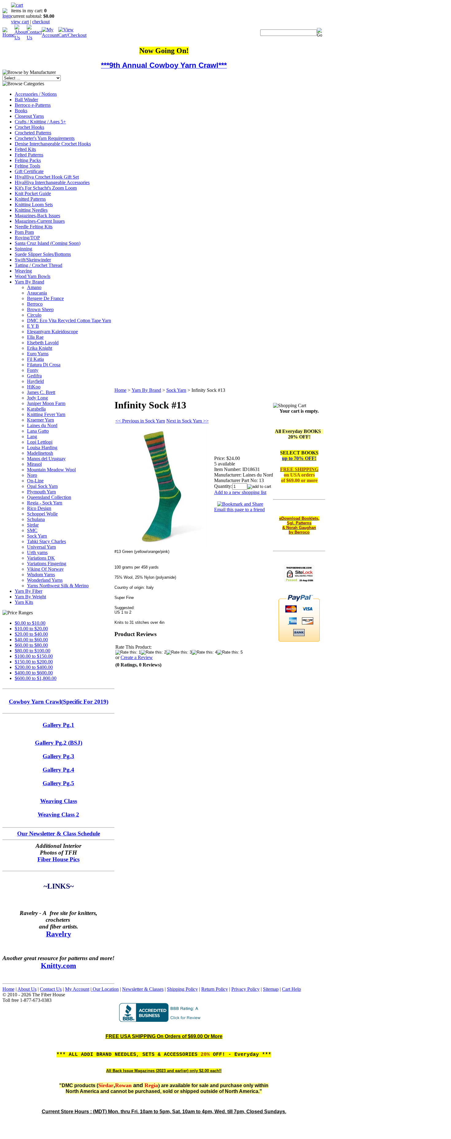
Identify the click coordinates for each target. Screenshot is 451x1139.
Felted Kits (25, 149)
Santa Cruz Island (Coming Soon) (47, 243)
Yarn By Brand (29, 281)
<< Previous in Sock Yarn (140, 420)
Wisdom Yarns (41, 574)
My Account (77, 989)
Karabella (36, 408)
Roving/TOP (27, 237)
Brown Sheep (40, 309)
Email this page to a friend (239, 509)
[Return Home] (6, 15)
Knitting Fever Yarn (46, 414)
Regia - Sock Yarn (44, 502)
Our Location (105, 989)
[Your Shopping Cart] (17, 5)
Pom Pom (24, 232)
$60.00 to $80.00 (31, 645)
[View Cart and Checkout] (72, 35)
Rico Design (39, 508)
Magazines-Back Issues (37, 215)
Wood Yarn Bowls (32, 276)
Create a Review (137, 657)
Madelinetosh (40, 453)
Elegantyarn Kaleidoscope (52, 331)
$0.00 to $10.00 (30, 623)
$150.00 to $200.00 (34, 661)
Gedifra (34, 375)
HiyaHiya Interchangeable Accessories (52, 182)
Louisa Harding (42, 447)
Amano (34, 287)
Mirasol (34, 464)
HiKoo (33, 386)
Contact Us (51, 989)
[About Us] (20, 37)
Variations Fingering (46, 563)
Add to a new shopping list (240, 492)
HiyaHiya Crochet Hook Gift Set (47, 177)
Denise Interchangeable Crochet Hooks (53, 143)
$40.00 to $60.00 (31, 639)
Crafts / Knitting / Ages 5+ (40, 121)
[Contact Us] (34, 37)
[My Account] (50, 35)
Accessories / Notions (36, 94)
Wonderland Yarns (45, 580)
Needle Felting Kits (33, 226)
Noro (32, 475)
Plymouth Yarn (41, 491)
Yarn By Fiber (28, 591)
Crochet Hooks (29, 127)
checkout (41, 21)
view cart (20, 21)
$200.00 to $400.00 (34, 667)
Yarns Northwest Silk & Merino (58, 585)
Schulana (36, 519)
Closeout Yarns (29, 116)
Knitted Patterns (30, 199)
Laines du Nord (42, 425)
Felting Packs (28, 160)
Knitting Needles (31, 210)
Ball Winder (26, 99)
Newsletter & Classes (143, 989)
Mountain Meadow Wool (51, 469)
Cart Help (291, 989)
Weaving (23, 270)
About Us (27, 989)
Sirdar (33, 524)
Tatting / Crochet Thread (38, 265)
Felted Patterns (29, 154)
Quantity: (223, 486)
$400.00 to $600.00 (34, 672)
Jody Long (37, 397)
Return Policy (214, 989)
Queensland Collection (49, 497)
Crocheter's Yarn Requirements (45, 138)
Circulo (34, 315)
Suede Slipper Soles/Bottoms (43, 254)
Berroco (35, 304)
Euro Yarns (37, 353)
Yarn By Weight (30, 596)
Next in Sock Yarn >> (187, 420)
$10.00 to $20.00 (31, 628)
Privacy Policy (245, 989)
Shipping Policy (182, 989)
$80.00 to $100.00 (32, 650)
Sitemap (271, 989)
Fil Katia (35, 359)
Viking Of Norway (45, 569)
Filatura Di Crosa (43, 364)
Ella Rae (35, 337)
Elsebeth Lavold (43, 342)
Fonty (32, 370)
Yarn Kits (24, 602)
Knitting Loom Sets (34, 204)
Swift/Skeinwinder (33, 259)
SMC (32, 530)
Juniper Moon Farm (46, 403)
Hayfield (35, 381)
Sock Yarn (37, 536)
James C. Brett (41, 392)
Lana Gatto (38, 431)
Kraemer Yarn (40, 420)
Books (21, 110)
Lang (32, 436)
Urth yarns (37, 552)
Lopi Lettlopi (39, 442)
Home (120, 390)
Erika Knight (39, 348)
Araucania (37, 292)
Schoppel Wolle (42, 513)
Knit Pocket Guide (33, 193)
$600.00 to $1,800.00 (35, 678)
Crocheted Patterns (33, 132)
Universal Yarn (41, 547)
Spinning (23, 248)
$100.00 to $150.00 (34, 656)
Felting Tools (27, 165)
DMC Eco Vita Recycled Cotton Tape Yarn (69, 320)
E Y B (33, 326)
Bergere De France (45, 298)
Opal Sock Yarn (42, 486)
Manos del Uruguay (46, 458)
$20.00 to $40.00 (31, 634)
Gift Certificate (29, 171)
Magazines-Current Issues (40, 221)
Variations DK (41, 558)
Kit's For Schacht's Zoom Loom (46, 188)
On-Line (35, 480)
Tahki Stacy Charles (46, 541)
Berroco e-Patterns (33, 105)
